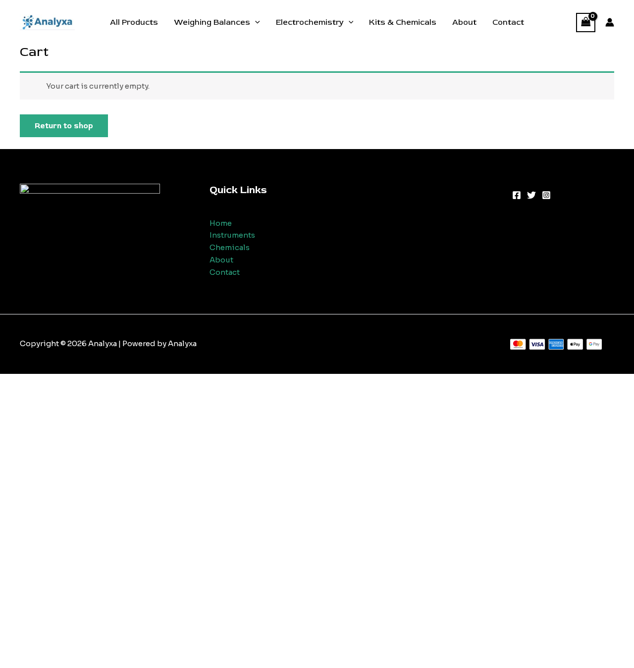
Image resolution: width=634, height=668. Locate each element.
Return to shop (64, 126)
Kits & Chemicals (402, 22)
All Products (134, 22)
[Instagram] (546, 195)
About (464, 22)
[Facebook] (516, 195)
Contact (508, 22)
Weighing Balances (212, 22)
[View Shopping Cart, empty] (586, 22)
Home (221, 223)
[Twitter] (531, 195)
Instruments (232, 235)
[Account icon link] (609, 22)
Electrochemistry (310, 22)
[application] (255, 22)
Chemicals (230, 247)
